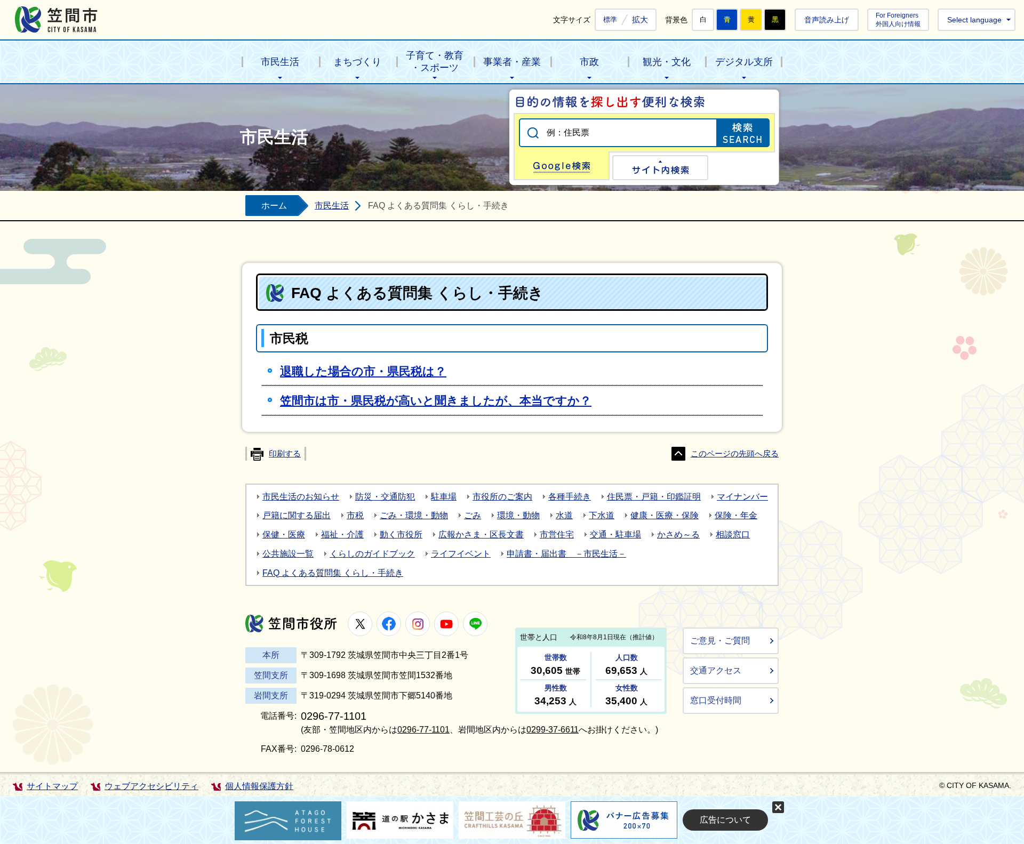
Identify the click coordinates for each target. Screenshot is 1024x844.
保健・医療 (283, 534)
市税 (355, 515)
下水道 (601, 515)
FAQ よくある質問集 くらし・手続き (332, 572)
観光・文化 (667, 62)
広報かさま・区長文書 (481, 534)
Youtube (446, 624)
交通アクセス (715, 670)
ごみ (472, 515)
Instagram (417, 624)
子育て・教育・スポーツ (434, 61)
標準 (610, 19)
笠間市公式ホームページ (56, 19)
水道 (564, 515)
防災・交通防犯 (385, 496)
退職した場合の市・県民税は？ (363, 371)
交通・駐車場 (615, 534)
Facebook (389, 624)
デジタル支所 (744, 62)
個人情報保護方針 (259, 786)
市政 (589, 62)
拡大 (640, 19)
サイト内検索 (660, 167)
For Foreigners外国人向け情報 (898, 19)
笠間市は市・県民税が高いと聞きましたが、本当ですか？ (435, 400)
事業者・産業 (512, 62)
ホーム (274, 205)
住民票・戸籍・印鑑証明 (654, 496)
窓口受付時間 (715, 700)
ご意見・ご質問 (720, 640)
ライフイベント (461, 553)
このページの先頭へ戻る (735, 453)
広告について (725, 819)
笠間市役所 (291, 623)
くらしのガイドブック (372, 553)
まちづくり (357, 62)
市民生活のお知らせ (300, 496)
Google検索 (562, 165)
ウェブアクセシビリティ (151, 786)
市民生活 (280, 62)
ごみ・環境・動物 (414, 515)
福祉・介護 (342, 534)
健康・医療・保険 (664, 515)
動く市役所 (401, 534)
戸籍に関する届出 (296, 515)
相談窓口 (733, 534)
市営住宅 (557, 534)
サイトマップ (52, 786)
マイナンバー (742, 496)
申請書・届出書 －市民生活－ (566, 553)
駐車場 (444, 496)
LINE (475, 624)
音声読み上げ (826, 19)
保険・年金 (736, 515)
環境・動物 (518, 515)
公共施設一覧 (288, 553)
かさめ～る (678, 534)
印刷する (285, 453)
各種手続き (569, 496)
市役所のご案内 (502, 496)
